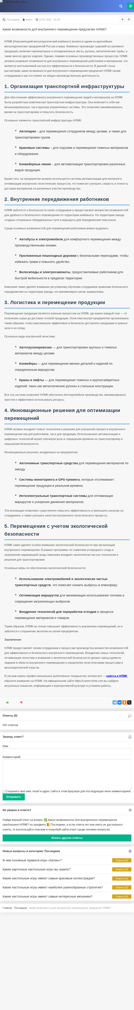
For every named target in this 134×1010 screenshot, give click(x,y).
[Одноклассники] (124, 702)
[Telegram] (115, 702)
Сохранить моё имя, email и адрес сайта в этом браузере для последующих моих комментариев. (68, 791)
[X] (129, 702)
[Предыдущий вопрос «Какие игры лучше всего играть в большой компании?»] (122, 19)
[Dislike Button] (20, 702)
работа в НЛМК (116, 675)
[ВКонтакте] (119, 702)
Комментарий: (12, 757)
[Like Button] (6, 702)
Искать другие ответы (67, 837)
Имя (5, 746)
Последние (13, 19)
